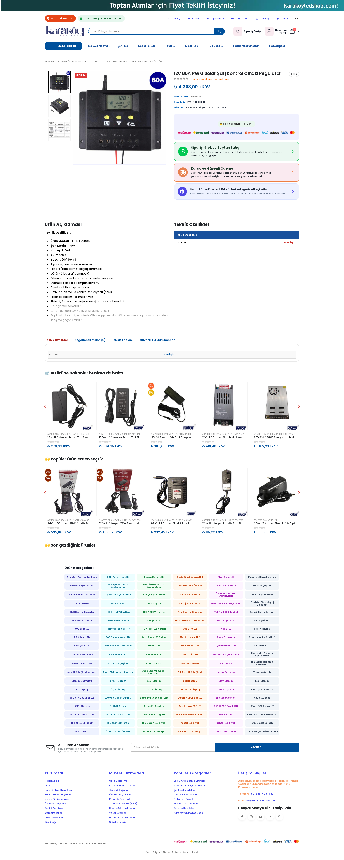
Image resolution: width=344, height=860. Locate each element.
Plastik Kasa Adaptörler (85, 520)
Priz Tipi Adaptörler (133, 434)
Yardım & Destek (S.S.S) (123, 803)
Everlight (169, 354)
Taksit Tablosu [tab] (122, 340)
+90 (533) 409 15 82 (62, 18)
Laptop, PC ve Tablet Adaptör (86, 434)
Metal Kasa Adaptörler (187, 434)
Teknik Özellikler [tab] (56, 340)
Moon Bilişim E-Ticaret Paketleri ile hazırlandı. (172, 852)
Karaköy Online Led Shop (188, 813)
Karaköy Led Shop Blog (58, 790)
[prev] (291, 74)
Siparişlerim (217, 18)
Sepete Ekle (86, 388)
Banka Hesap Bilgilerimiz (59, 794)
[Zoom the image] (172, 2)
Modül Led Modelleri (186, 803)
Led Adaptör (277, 46)
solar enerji (221, 107)
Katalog (176, 18)
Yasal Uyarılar (117, 813)
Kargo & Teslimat (119, 799)
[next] (296, 74)
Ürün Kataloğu (117, 822)
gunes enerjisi (193, 107)
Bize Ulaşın (51, 822)
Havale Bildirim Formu (122, 808)
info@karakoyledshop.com (261, 800)
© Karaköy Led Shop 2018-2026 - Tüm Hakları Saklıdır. (76, 843)
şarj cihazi (208, 107)
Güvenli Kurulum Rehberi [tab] (157, 340)
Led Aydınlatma (98, 46)
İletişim (49, 785)
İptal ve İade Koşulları (122, 785)
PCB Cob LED (215, 46)
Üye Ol (284, 18)
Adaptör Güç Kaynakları (59, 434)
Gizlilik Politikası (54, 808)
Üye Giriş (264, 18)
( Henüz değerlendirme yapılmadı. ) (210, 79)
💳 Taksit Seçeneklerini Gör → (237, 123)
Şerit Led (123, 46)
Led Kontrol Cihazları (246, 46)
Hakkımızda (52, 781)
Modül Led (191, 46)
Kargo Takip (242, 18)
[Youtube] (296, 18)
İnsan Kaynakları (54, 817)
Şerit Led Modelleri (184, 790)
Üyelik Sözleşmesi (55, 803)
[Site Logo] (66, 31)
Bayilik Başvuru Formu (122, 817)
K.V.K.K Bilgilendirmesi (57, 799)
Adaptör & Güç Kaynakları (189, 785)
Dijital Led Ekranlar (184, 799)
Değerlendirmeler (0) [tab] (90, 340)
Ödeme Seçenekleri (120, 794)
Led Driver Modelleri (185, 794)
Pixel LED (170, 46)
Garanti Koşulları (119, 790)
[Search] (219, 31)
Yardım (196, 18)
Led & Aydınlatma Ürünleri (189, 781)
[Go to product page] (69, 406)
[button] (78, 117)
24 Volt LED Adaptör (212, 434)
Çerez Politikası (54, 813)
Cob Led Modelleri (184, 808)
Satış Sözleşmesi (119, 781)
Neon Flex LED (146, 46)
